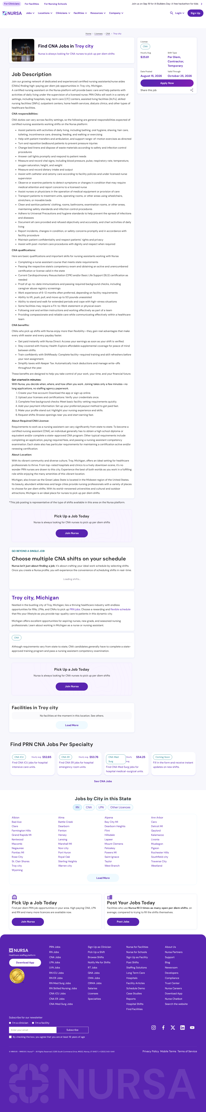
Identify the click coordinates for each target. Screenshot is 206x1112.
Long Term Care (135, 973)
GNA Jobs (94, 973)
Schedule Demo (135, 988)
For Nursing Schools (55, 3)
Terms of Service (187, 1051)
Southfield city (159, 857)
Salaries (92, 988)
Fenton (62, 830)
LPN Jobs (54, 962)
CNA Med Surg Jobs (61, 1004)
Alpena (109, 817)
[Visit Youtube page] (192, 1027)
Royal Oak (64, 857)
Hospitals (131, 978)
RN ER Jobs (56, 978)
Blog (167, 962)
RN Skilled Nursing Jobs (63, 988)
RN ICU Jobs (56, 973)
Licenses (98, 33)
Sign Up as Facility (137, 957)
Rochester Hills (160, 852)
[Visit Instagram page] (153, 1027)
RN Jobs (54, 952)
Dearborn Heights (115, 826)
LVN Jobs (54, 967)
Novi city (63, 848)
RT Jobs (92, 967)
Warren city (65, 865)
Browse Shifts (96, 957)
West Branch (112, 865)
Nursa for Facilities (137, 947)
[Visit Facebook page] (163, 1027)
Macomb (17, 843)
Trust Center (172, 983)
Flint (107, 830)
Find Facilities (134, 1009)
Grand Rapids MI (22, 835)
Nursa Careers (173, 988)
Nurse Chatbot (173, 998)
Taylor (108, 861)
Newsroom (171, 967)
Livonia (155, 839)
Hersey (62, 835)
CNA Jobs (55, 957)
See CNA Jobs (103, 781)
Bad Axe (17, 822)
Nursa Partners (174, 952)
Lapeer (109, 839)
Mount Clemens (114, 843)
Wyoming (17, 870)
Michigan (47, 597)
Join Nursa (72, 533)
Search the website (176, 1004)
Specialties (94, 998)
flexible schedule (121, 609)
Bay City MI (111, 822)
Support (169, 957)
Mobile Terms (168, 1051)
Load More (72, 725)
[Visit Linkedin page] (182, 1027)
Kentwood (17, 839)
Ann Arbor (157, 817)
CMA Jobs (94, 978)
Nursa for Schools (136, 952)
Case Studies (134, 993)
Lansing (62, 839)
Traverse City (159, 861)
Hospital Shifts (134, 1004)
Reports (131, 998)
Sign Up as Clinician (99, 947)
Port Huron (64, 852)
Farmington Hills (21, 830)
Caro (154, 822)
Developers (171, 973)
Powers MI (111, 852)
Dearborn (63, 826)
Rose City (17, 857)
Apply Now (167, 83)
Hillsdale (110, 835)
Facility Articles (135, 983)
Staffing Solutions (136, 967)
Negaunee (18, 848)
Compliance (172, 978)
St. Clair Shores (20, 861)
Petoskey (110, 848)
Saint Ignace (112, 857)
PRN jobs (75, 609)
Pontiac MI (18, 852)
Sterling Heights (67, 861)
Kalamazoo (157, 835)
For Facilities (32, 3)
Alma (61, 817)
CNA (108, 33)
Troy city (117, 33)
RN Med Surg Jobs (60, 983)
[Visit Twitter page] (173, 1027)
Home (88, 33)
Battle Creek (65, 822)
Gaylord (156, 830)
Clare (15, 826)
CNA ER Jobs (57, 998)
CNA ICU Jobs (57, 993)
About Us (170, 947)
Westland (156, 865)
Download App (25, 962)
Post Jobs (123, 921)
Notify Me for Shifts (99, 962)
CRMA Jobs (95, 983)
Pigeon (155, 848)
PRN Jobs (54, 947)
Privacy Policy (151, 1051)
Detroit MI (157, 826)
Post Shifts (132, 962)
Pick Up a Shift (96, 952)
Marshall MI (65, 843)
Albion (15, 817)
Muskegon (157, 843)
